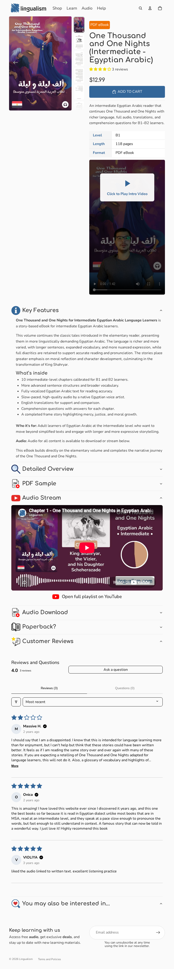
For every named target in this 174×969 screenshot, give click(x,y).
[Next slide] (66, 63)
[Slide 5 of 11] (79, 92)
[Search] (140, 8)
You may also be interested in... (66, 904)
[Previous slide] (14, 63)
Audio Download (45, 612)
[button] (100, 69)
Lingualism (26, 959)
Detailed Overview (47, 469)
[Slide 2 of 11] (79, 41)
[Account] (150, 8)
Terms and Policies (49, 959)
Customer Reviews (47, 641)
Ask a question (116, 669)
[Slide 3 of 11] (79, 58)
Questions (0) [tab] (125, 688)
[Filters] (16, 701)
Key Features (40, 310)
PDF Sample (39, 484)
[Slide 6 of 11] (79, 108)
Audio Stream (41, 498)
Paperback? (39, 627)
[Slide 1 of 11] (79, 24)
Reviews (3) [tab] (49, 688)
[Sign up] (158, 932)
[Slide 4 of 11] (79, 75)
